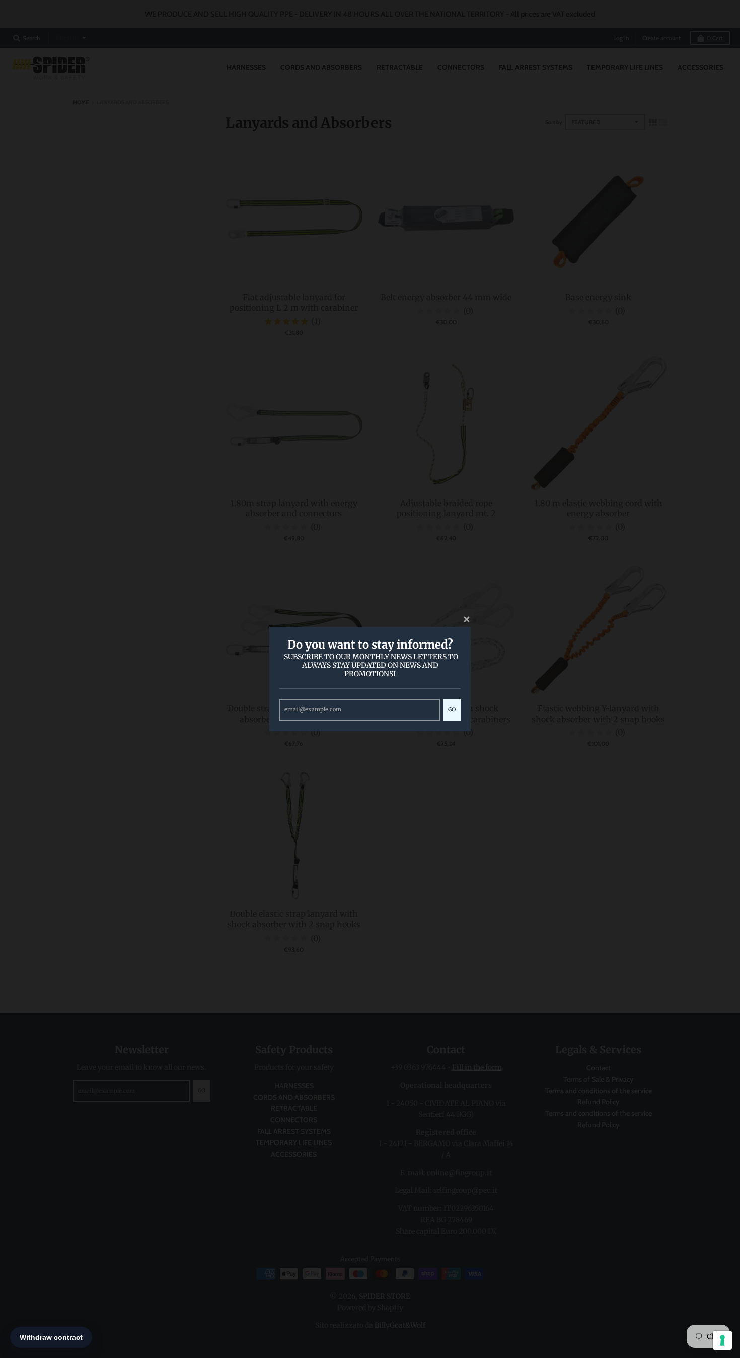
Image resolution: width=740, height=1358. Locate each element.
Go (452, 709)
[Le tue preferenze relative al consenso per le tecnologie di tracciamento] (722, 1340)
